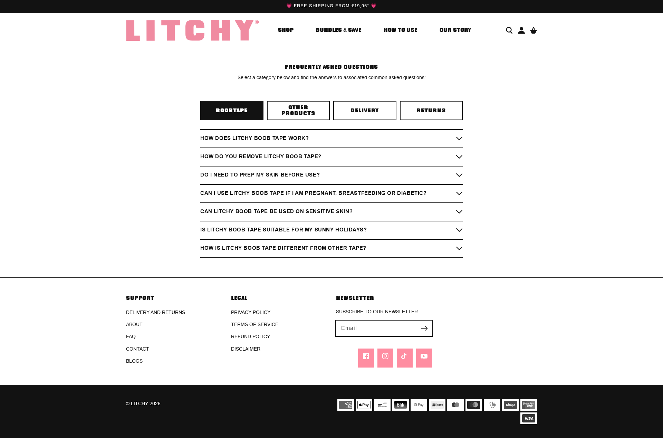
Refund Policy (250, 336)
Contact (137, 349)
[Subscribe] (424, 328)
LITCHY (139, 403)
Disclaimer (245, 349)
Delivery (364, 110)
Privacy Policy (250, 312)
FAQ (131, 336)
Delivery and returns (155, 312)
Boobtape (232, 110)
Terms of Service (254, 324)
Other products (298, 110)
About (134, 324)
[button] (509, 30)
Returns (431, 110)
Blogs (134, 361)
